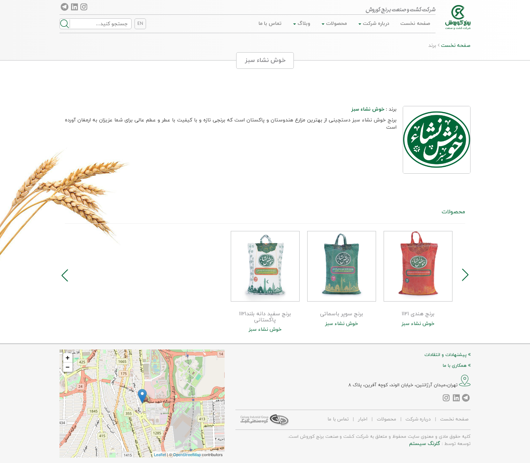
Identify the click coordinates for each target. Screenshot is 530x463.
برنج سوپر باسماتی (341, 314)
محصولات (335, 23)
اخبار (362, 419)
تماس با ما (270, 23)
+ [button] (68, 357)
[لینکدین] (74, 7)
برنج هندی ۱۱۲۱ (418, 314)
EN (140, 23)
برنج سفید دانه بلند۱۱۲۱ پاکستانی (265, 317)
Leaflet (160, 454)
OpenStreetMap (187, 454)
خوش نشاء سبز (418, 323)
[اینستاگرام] (84, 7)
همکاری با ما (455, 365)
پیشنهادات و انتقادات (446, 355)
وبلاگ (303, 23)
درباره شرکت (375, 23)
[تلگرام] (65, 7)
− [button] (68, 367)
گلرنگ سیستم (424, 443)
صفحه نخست (415, 23)
